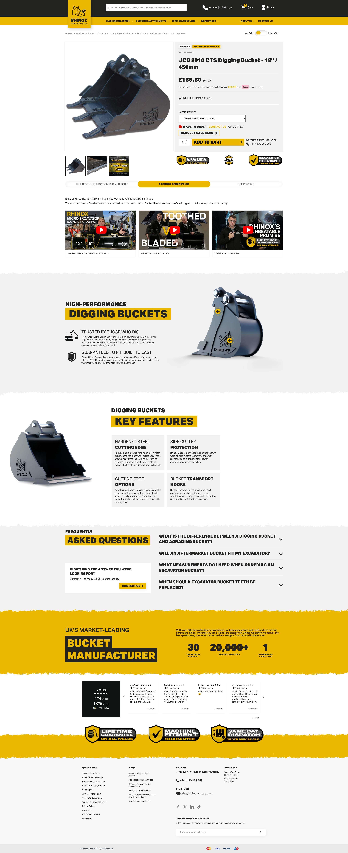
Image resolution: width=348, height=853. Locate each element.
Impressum (87, 818)
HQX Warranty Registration (93, 785)
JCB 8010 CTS (120, 33)
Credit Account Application (93, 781)
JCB (106, 33)
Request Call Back (197, 133)
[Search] (108, 7)
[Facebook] (178, 807)
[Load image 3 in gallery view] (119, 166)
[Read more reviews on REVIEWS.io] (101, 708)
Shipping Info (88, 790)
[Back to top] (3, 849)
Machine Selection (88, 33)
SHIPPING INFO (246, 184)
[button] (229, 340)
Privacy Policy (88, 806)
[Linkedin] (192, 807)
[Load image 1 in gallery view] (75, 166)
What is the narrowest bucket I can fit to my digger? (142, 795)
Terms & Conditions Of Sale (94, 802)
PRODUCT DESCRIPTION (174, 184)
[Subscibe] (257, 832)
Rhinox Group (88, 848)
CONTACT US (217, 127)
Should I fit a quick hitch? (139, 790)
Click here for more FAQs (139, 801)
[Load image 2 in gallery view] (97, 166)
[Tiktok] (199, 807)
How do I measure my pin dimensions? (139, 785)
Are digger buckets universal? (141, 780)
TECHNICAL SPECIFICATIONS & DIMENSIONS (102, 184)
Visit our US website (90, 773)
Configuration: (187, 111)
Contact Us (131, 586)
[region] (193, 697)
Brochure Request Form (92, 777)
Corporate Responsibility (92, 798)
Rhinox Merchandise (91, 814)
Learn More (256, 87)
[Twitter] (185, 807)
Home (68, 33)
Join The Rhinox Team (91, 794)
